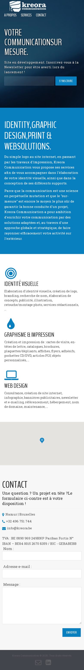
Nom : (8, 548)
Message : (11, 584)
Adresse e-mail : (17, 566)
